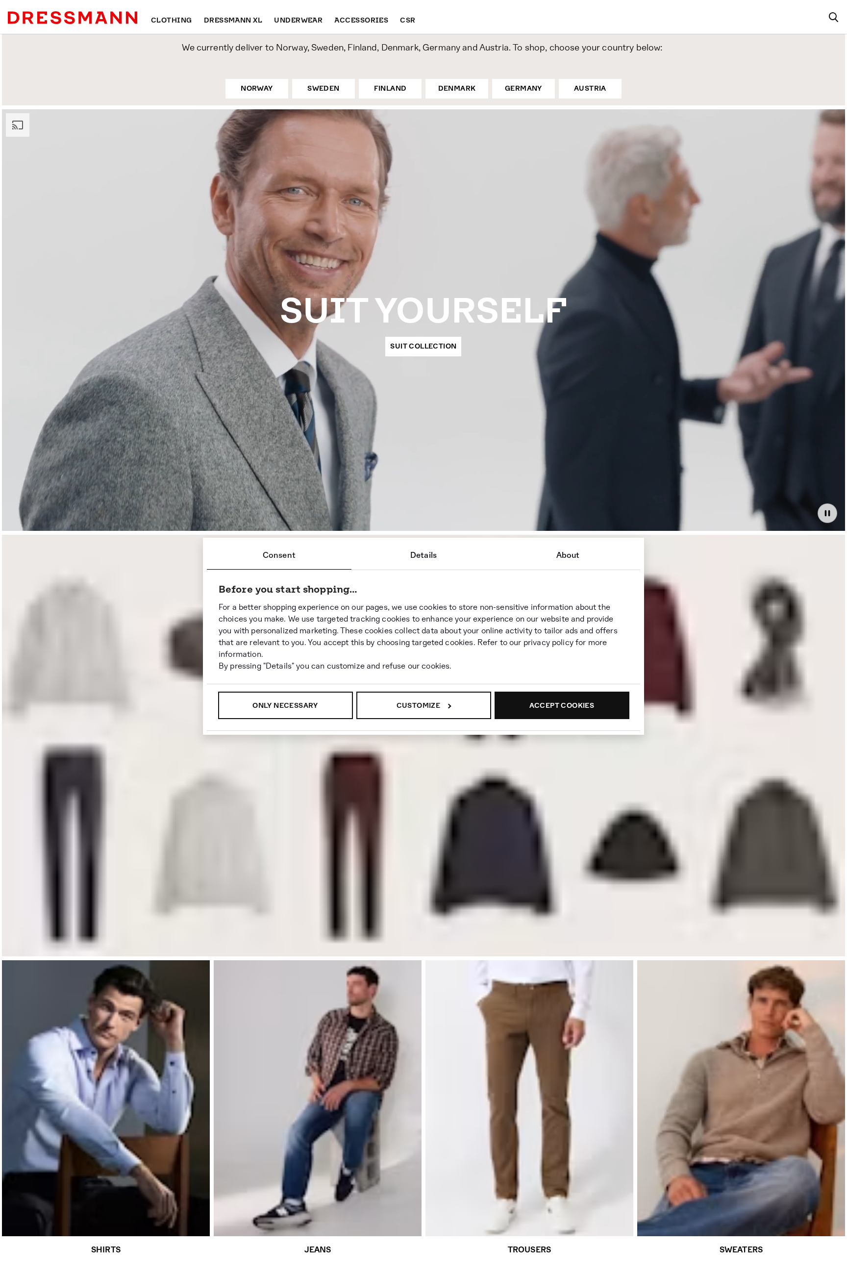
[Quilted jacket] (495, 851)
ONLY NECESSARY (285, 705)
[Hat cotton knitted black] (635, 862)
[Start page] (72, 17)
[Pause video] (827, 513)
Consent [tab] (279, 555)
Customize (419, 705)
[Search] (833, 17)
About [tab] (568, 555)
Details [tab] (423, 555)
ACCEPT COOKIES (562, 705)
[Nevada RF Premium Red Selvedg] (72, 844)
